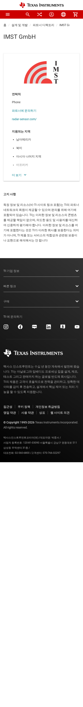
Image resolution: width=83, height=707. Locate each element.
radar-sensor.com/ (24, 119)
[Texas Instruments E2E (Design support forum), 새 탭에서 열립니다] (62, 328)
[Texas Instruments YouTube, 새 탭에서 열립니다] (77, 328)
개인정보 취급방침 (48, 406)
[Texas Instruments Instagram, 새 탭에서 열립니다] (6, 328)
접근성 (7, 406)
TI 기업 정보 (11, 271)
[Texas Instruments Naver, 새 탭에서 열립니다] (34, 328)
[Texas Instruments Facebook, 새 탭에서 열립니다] (20, 328)
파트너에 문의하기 (24, 110)
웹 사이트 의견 (60, 412)
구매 (6, 301)
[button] (8, 14)
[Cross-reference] (40, 14)
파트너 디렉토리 (43, 25)
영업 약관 (9, 412)
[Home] (41, 5)
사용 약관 (27, 412)
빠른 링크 (9, 286)
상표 (42, 412)
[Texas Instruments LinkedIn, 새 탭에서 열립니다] (48, 328)
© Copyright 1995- (18, 422)
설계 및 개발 (19, 25)
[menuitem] (28, 14)
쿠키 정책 (24, 406)
